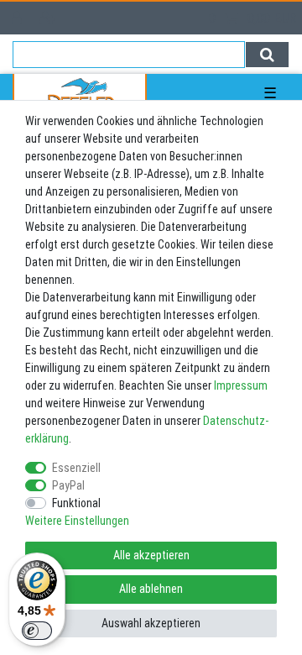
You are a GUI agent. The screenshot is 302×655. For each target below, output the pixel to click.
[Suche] (267, 54)
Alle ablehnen (151, 588)
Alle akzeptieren (151, 555)
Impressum (241, 385)
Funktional (76, 503)
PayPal (68, 485)
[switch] (37, 630)
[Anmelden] (18, 18)
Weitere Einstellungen (77, 520)
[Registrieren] (49, 18)
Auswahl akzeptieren (151, 623)
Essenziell (76, 467)
